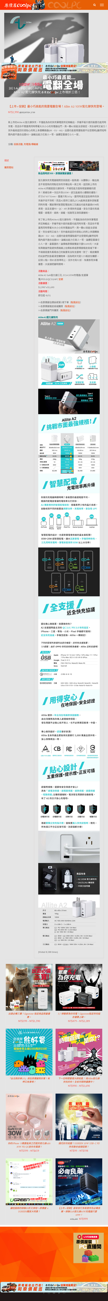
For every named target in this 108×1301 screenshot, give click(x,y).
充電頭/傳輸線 (31, 144)
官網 (60, 279)
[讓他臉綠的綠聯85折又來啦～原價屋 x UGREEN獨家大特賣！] (29, 1160)
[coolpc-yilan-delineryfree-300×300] (9, 65)
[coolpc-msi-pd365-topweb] (53, 163)
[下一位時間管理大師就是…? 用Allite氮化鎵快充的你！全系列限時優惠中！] (79, 1030)
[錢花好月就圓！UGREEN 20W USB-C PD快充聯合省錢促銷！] (79, 1095)
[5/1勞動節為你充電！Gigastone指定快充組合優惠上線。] (79, 965)
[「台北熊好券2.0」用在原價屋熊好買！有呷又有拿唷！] (29, 1030)
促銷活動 (18, 144)
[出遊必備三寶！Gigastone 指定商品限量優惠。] (29, 965)
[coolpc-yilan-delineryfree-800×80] (54, 64)
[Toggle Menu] (102, 5)
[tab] (17, 160)
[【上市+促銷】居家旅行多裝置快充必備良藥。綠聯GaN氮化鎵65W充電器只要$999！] (79, 1160)
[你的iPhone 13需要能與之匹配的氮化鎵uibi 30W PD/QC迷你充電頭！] (29, 1095)
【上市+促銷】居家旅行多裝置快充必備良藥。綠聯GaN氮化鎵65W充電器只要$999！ (79, 1211)
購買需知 (8, 167)
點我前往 (75, 302)
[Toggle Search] (94, 5)
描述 (6, 160)
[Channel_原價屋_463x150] (84, 163)
